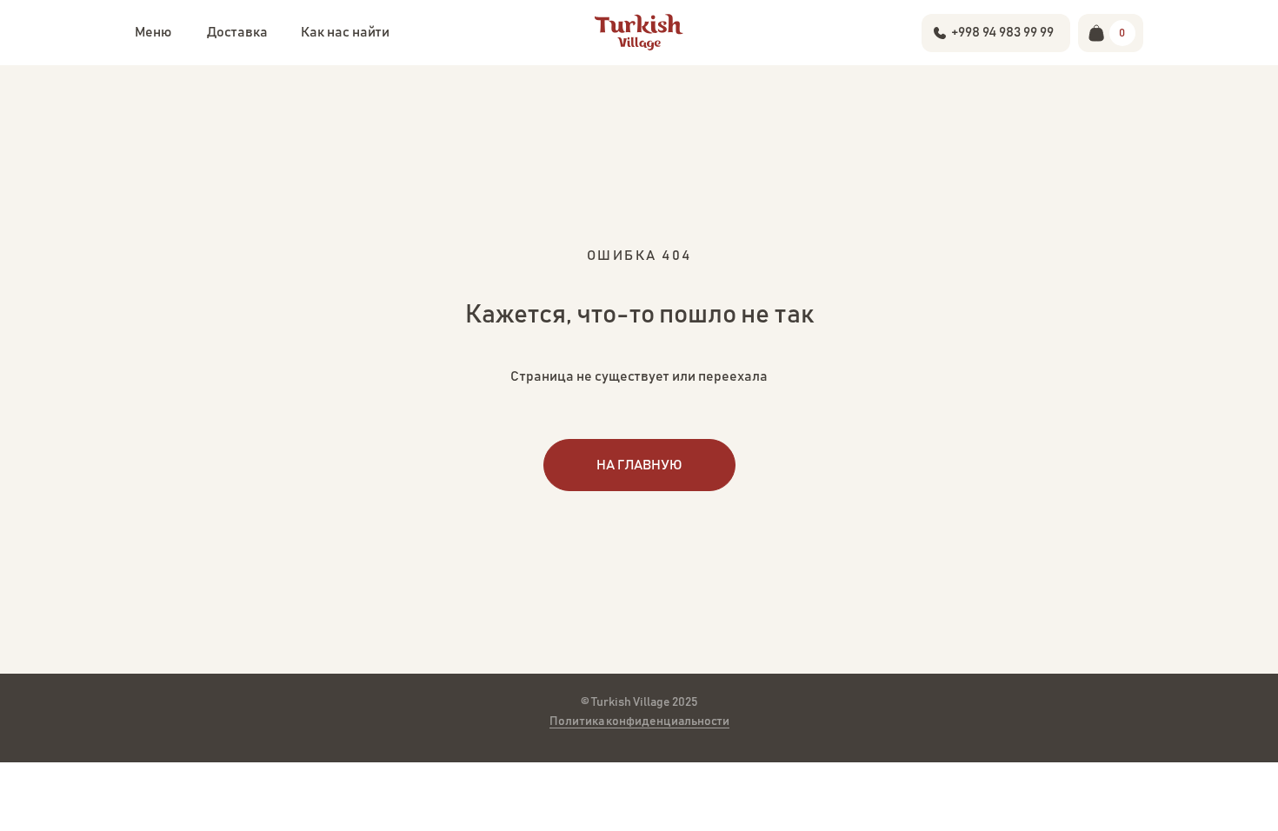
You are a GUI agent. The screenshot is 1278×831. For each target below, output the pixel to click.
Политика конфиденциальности (639, 721)
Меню (153, 32)
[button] (237, 32)
